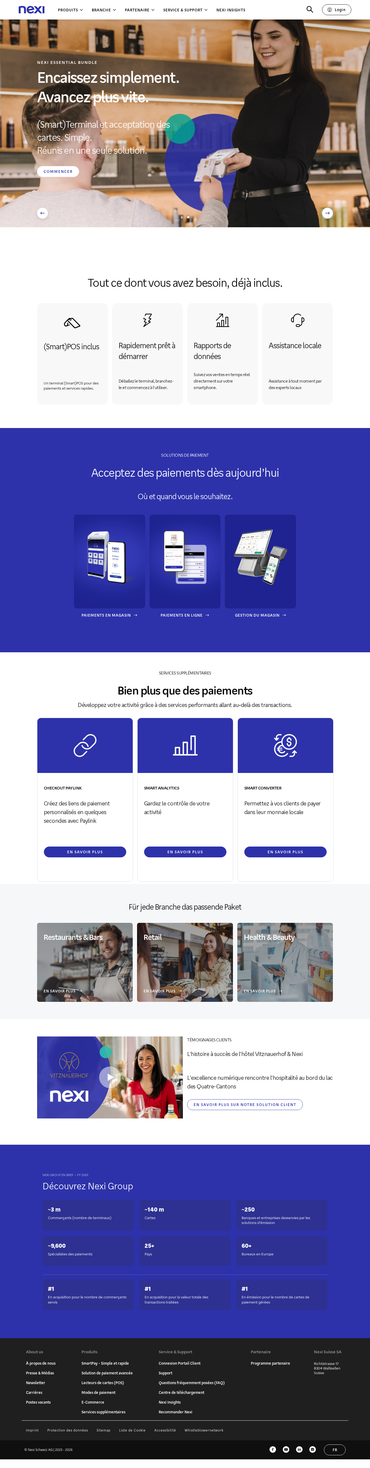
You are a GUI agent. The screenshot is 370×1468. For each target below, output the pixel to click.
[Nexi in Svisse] (31, 10)
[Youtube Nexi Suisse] (286, 1449)
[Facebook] (273, 1449)
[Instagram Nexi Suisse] (312, 1449)
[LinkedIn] (299, 1449)
